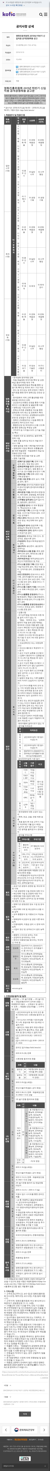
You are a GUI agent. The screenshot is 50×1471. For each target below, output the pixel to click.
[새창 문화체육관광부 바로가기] (24, 1430)
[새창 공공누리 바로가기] (25, 1458)
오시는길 (40, 1440)
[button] (6, 1430)
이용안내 (9, 1440)
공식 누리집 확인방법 (12, 5)
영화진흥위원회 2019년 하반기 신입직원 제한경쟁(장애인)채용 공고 (24, 1390)
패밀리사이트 (8, 1466)
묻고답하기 (32, 1440)
